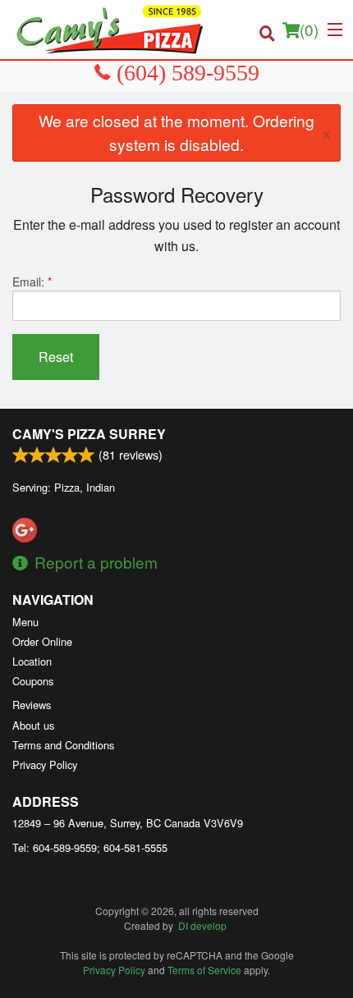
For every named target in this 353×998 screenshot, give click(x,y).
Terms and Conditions (63, 745)
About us (33, 725)
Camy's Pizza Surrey (89, 433)
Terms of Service (204, 970)
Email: (32, 281)
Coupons (32, 681)
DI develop (202, 925)
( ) (309, 29)
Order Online (42, 641)
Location (32, 661)
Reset (56, 356)
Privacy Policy (44, 764)
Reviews (31, 704)
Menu (25, 621)
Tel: (89, 847)
